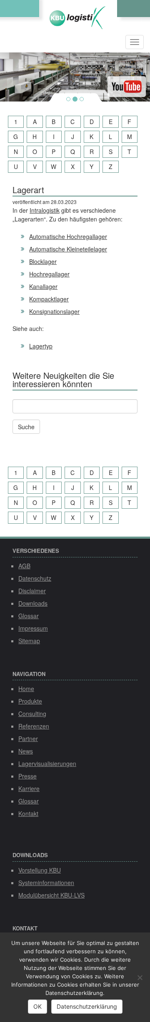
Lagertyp (40, 346)
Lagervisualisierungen (47, 763)
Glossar (28, 616)
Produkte (30, 701)
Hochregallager (49, 274)
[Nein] (139, 977)
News (25, 751)
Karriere (29, 788)
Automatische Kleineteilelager (68, 249)
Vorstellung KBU (39, 870)
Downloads (33, 603)
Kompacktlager (49, 299)
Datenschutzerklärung (87, 1006)
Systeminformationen (46, 882)
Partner (28, 738)
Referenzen (33, 726)
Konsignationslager (54, 311)
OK (37, 1006)
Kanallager (43, 286)
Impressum (33, 628)
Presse (27, 776)
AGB (24, 566)
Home (26, 688)
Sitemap (29, 641)
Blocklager (43, 261)
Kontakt (28, 813)
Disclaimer (32, 591)
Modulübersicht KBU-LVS (51, 895)
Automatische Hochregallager (68, 236)
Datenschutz (34, 578)
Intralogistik (45, 210)
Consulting (32, 713)
